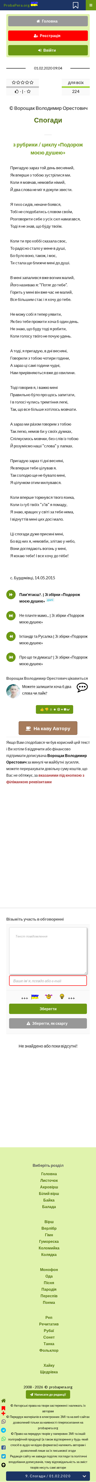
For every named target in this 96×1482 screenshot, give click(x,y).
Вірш (49, 1221)
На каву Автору (52, 728)
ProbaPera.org (17, 5)
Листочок (49, 1180)
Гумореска (49, 1241)
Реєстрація (50, 35)
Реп (48, 1317)
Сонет (49, 1337)
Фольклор (48, 1350)
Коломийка (49, 1248)
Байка (49, 1200)
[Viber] (3, 1421)
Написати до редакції (50, 1394)
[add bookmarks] (3, 1410)
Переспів (49, 1296)
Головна (50, 21)
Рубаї (49, 1330)
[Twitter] (3, 1456)
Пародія (48, 1289)
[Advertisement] (48, 843)
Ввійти (49, 50)
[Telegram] (3, 1430)
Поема (49, 1302)
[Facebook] (3, 1447)
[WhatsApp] (3, 1439)
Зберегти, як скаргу (50, 1023)
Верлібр (49, 1228)
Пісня (49, 1282)
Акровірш (49, 1187)
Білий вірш (49, 1193)
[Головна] (3, 1400)
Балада (49, 1206)
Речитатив (49, 1324)
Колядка (49, 1254)
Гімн (49, 1234)
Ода (49, 1276)
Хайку (49, 1365)
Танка (49, 1343)
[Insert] (35, 996)
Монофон (49, 1269)
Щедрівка (49, 1372)
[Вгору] (3, 1465)
